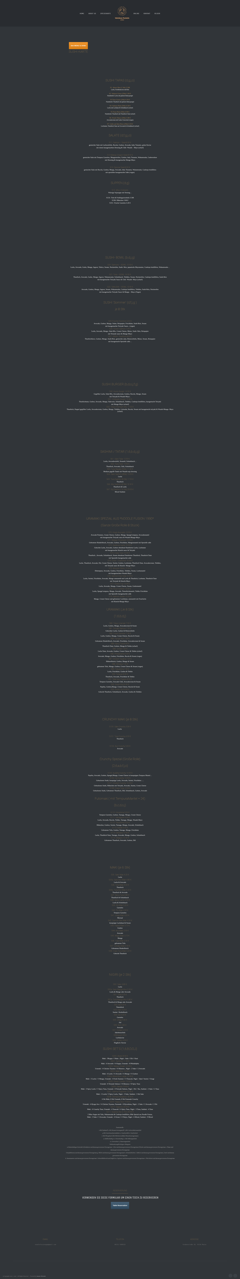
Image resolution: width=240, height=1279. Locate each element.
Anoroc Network (41, 1276)
